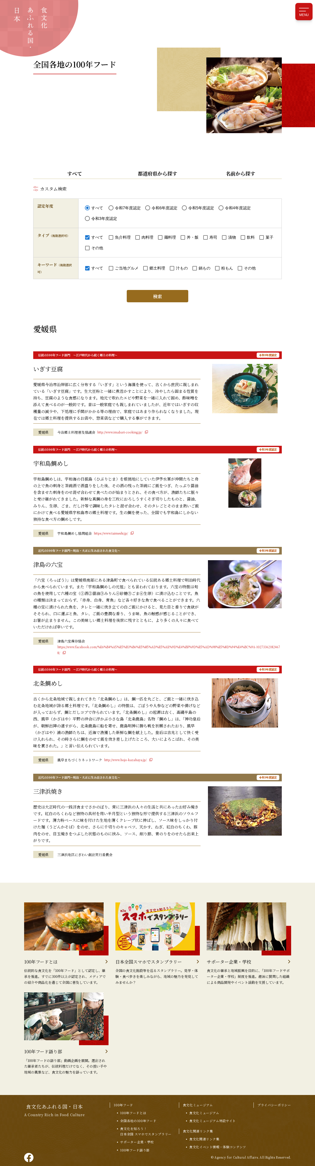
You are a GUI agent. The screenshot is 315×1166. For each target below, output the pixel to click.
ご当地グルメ (127, 268)
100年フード (123, 1105)
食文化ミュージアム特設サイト (212, 1120)
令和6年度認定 (164, 208)
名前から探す (240, 173)
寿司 (213, 237)
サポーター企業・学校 (137, 1142)
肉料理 (147, 237)
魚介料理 (123, 237)
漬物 (232, 237)
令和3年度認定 (104, 218)
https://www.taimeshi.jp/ (111, 533)
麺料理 (170, 237)
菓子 (269, 237)
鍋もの (204, 268)
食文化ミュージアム (198, 1105)
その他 (97, 248)
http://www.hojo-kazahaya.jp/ (125, 760)
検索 (157, 296)
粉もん (227, 268)
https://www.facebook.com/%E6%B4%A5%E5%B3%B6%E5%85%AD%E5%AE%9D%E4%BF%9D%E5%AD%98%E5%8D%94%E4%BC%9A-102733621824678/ (168, 650)
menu (304, 15)
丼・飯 (193, 237)
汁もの (182, 268)
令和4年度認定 (238, 208)
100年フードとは (133, 1113)
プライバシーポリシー (274, 1105)
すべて (74, 173)
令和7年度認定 (128, 208)
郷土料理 (157, 268)
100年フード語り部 (135, 1150)
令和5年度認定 (201, 208)
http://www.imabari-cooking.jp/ (120, 432)
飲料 (251, 237)
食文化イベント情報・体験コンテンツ (217, 1147)
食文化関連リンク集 (198, 1131)
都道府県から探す (157, 173)
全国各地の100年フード (138, 1120)
